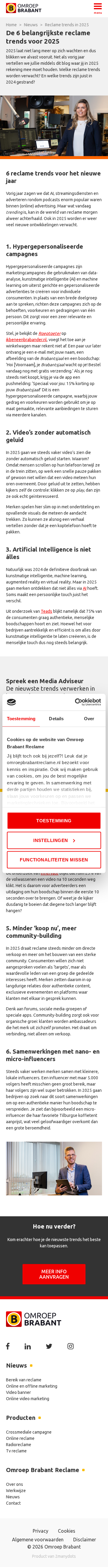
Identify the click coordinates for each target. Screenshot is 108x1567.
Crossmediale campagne (29, 1432)
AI (84, 588)
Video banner (18, 1392)
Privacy (40, 1531)
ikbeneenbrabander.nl (26, 339)
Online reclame (20, 1438)
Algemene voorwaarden (38, 1539)
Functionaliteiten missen (54, 859)
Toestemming (54, 820)
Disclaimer (84, 1539)
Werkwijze (16, 1490)
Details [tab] (56, 718)
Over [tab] (89, 718)
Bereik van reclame (23, 1379)
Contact (13, 1503)
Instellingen (50, 840)
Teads (46, 611)
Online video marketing (27, 1398)
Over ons (14, 1484)
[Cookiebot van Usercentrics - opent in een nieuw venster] (76, 702)
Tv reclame (16, 1451)
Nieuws (13, 1496)
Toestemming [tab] (21, 718)
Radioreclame (18, 1444)
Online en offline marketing (31, 1386)
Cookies (66, 1531)
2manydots (65, 1556)
